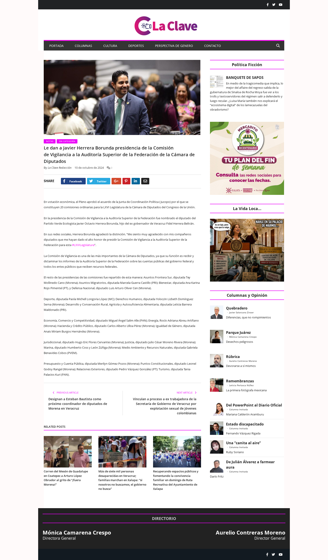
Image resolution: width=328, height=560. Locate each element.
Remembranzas (240, 381)
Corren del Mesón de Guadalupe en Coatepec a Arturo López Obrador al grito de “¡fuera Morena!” (66, 477)
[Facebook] (267, 5)
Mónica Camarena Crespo (243, 336)
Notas (49, 141)
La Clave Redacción (60, 168)
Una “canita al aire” (243, 442)
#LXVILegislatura (83, 245)
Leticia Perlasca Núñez (241, 385)
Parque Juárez (238, 332)
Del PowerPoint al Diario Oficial (254, 405)
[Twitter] (273, 5)
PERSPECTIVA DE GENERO (174, 46)
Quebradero (236, 308)
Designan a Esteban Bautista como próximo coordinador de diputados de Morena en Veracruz (77, 404)
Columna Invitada (238, 409)
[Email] (145, 181)
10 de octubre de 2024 (89, 168)
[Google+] (116, 181)
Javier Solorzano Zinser (241, 312)
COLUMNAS (83, 46)
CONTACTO (212, 46)
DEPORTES (136, 46)
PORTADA (56, 46)
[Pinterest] (126, 181)
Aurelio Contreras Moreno (243, 360)
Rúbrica (233, 356)
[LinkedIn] (136, 181)
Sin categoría (67, 141)
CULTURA (110, 46)
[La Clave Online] (166, 25)
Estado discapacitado (245, 424)
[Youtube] (280, 5)
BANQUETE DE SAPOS (245, 77)
